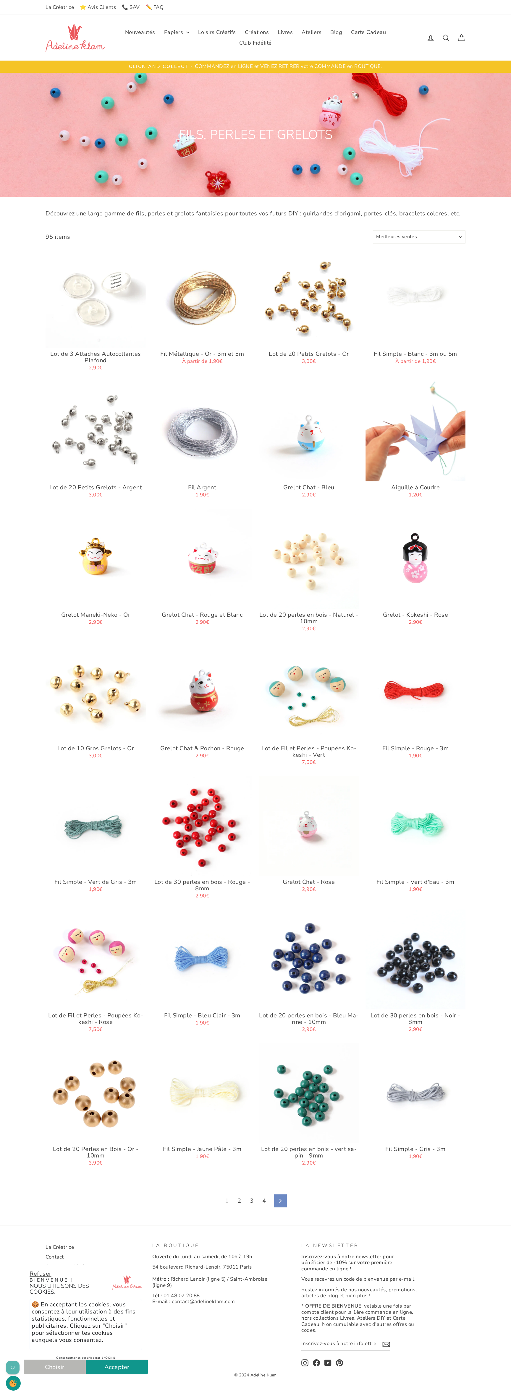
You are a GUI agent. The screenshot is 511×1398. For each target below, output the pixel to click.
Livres (285, 32)
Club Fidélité (255, 42)
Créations (257, 32)
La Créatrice (60, 7)
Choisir (54, 1367)
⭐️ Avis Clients (98, 7)
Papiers (174, 32)
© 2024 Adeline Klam (255, 1375)
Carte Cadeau (368, 32)
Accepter (117, 1367)
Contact (55, 1257)
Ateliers (311, 32)
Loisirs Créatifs (217, 32)
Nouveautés (140, 32)
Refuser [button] (40, 1274)
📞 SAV (131, 7)
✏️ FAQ (155, 7)
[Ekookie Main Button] (13, 1383)
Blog (336, 32)
